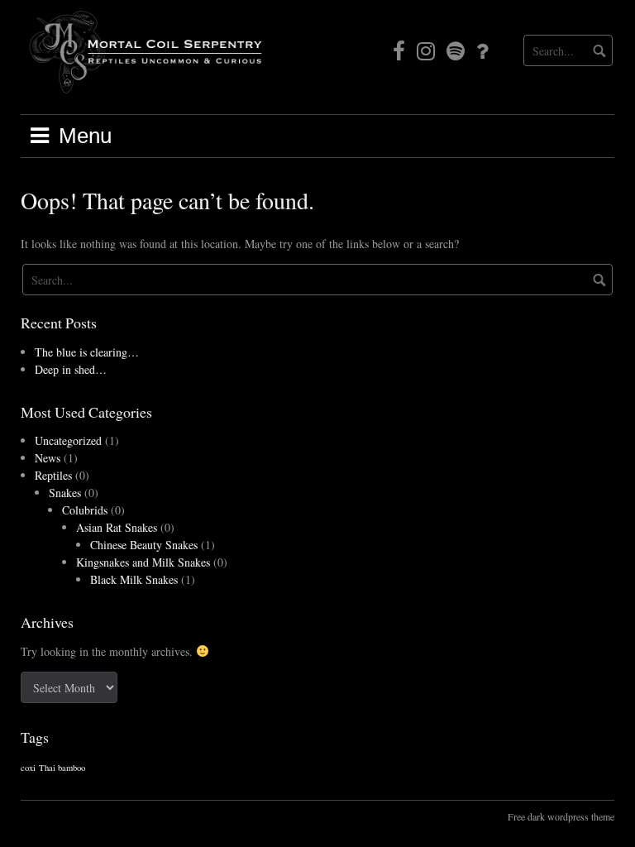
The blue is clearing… (87, 352)
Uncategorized (68, 440)
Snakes (65, 492)
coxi (28, 767)
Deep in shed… (71, 369)
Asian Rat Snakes (116, 527)
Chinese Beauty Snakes (144, 545)
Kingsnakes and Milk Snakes (143, 562)
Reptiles (53, 475)
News (47, 458)
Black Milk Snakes (134, 579)
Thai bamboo (62, 767)
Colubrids (84, 510)
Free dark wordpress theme (561, 816)
